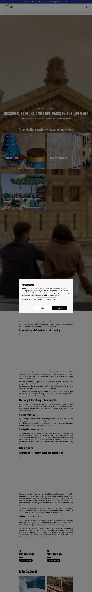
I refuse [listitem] (41, 308)
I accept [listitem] (59, 308)
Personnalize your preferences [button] (46, 299)
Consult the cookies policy (29, 299)
